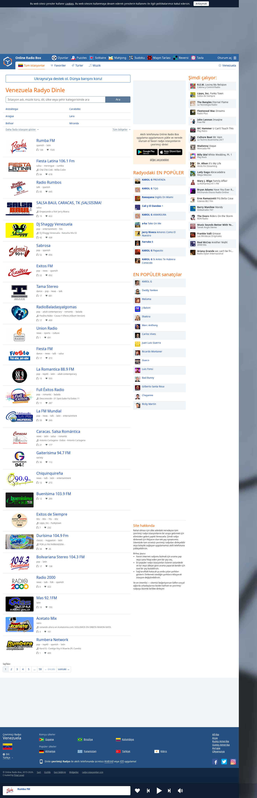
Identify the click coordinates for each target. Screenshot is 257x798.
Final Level (19, 775)
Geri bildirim (60, 772)
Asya (215, 738)
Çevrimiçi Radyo (12, 736)
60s (56, 519)
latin (49, 145)
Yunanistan (90, 751)
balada (79, 311)
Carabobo (74, 109)
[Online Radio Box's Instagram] (233, 762)
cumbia (60, 165)
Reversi (183, 58)
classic (39, 540)
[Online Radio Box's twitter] (224, 761)
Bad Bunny (148, 377)
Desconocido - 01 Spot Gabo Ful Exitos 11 (60, 398)
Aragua (10, 116)
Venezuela (229, 65)
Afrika (215, 734)
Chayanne (147, 395)
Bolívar (10, 123)
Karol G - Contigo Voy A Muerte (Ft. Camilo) (60, 648)
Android (108, 761)
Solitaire (100, 58)
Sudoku (140, 58)
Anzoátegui (12, 109)
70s (50, 519)
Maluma (146, 299)
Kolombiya (128, 739)
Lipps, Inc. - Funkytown (50, 523)
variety (39, 457)
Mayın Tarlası (161, 58)
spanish (40, 145)
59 (40, 669)
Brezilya (88, 739)
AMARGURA (154, 214)
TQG (150, 188)
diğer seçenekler (159, 159)
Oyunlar (63, 58)
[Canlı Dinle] (125, 142)
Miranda (74, 123)
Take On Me (151, 223)
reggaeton (50, 540)
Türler (79, 65)
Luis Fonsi (147, 369)
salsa (38, 165)
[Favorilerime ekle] (137, 790)
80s (44, 519)
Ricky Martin (149, 404)
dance (39, 291)
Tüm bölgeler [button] (120, 129)
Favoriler (60, 65)
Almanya (50, 751)
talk (38, 187)
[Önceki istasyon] (148, 790)
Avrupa (216, 748)
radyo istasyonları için (92, 772)
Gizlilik (47, 772)
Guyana (49, 739)
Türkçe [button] (6, 757)
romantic (68, 311)
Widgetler (74, 772)
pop (38, 228)
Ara (118, 99)
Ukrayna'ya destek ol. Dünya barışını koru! (68, 78)
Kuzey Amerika (220, 741)
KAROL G (147, 281)
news (45, 270)
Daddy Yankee (150, 290)
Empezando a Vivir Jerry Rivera (54, 211)
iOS (122, 761)
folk (51, 582)
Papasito (152, 250)
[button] (159, 790)
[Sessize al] (181, 790)
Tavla (200, 58)
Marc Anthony (150, 325)
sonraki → (64, 669)
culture (56, 333)
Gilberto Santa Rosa (153, 386)
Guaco (145, 360)
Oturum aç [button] (224, 58)
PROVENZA (153, 179)
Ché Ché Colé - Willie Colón (53, 169)
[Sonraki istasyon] (170, 790)
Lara (71, 116)
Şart (39, 772)
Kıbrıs (163, 751)
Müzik (97, 65)
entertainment (50, 228)
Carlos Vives (149, 334)
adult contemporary (52, 311)
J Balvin (146, 307)
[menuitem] (31, 65)
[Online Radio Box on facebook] (215, 761)
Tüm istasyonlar (34, 65)
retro (38, 623)
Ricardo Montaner (152, 351)
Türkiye (126, 751)
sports (47, 333)
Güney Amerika (221, 744)
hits (61, 228)
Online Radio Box (28, 58)
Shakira (146, 316)
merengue (49, 165)
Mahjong (120, 58)
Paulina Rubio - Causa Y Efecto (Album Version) (62, 315)
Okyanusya (218, 751)
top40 (45, 373)
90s (38, 519)
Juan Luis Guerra (151, 342)
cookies (69, 3)
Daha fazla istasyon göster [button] (21, 129)
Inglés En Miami (157, 197)
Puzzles (82, 58)
